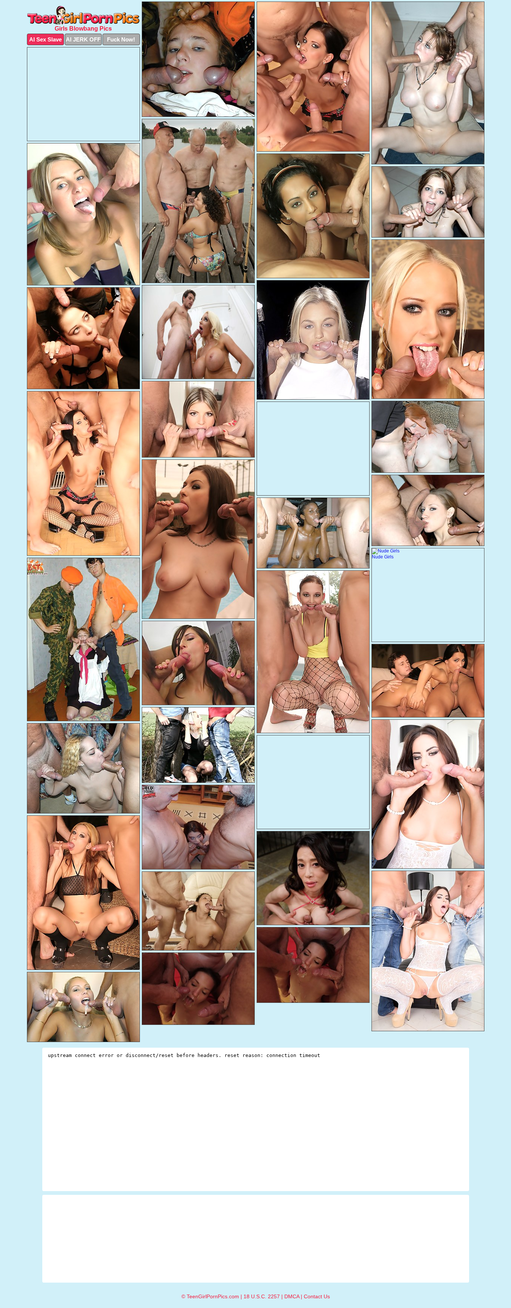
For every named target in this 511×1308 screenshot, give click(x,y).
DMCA (291, 1296)
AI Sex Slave (45, 39)
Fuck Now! (121, 39)
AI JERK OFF (83, 39)
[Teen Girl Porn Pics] (83, 15)
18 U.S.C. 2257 (262, 1296)
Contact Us (317, 1296)
